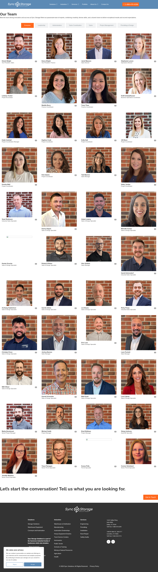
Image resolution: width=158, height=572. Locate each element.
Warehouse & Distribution (62, 524)
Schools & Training (60, 547)
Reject (15, 564)
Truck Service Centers (61, 537)
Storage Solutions (33, 524)
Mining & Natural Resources (63, 550)
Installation (83, 530)
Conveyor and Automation (36, 530)
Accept (33, 564)
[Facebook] (108, 542)
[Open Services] (78, 4)
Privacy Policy (94, 566)
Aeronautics (58, 540)
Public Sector (58, 543)
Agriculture (57, 553)
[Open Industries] (68, 4)
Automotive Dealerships (62, 530)
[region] (24, 557)
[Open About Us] (97, 4)
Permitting (83, 527)
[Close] (42, 548)
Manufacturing (58, 527)
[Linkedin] (113, 542)
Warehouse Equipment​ (35, 527)
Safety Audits (84, 537)
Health (56, 557)
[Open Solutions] (57, 4)
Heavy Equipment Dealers (62, 534)
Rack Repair (84, 534)
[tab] (27, 25)
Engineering (84, 524)
